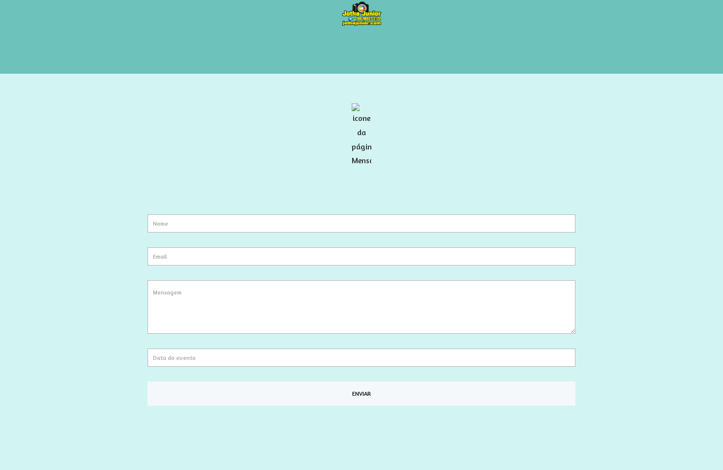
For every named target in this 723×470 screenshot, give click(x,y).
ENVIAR (361, 393)
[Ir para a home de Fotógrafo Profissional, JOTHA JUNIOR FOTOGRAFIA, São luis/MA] (361, 12)
